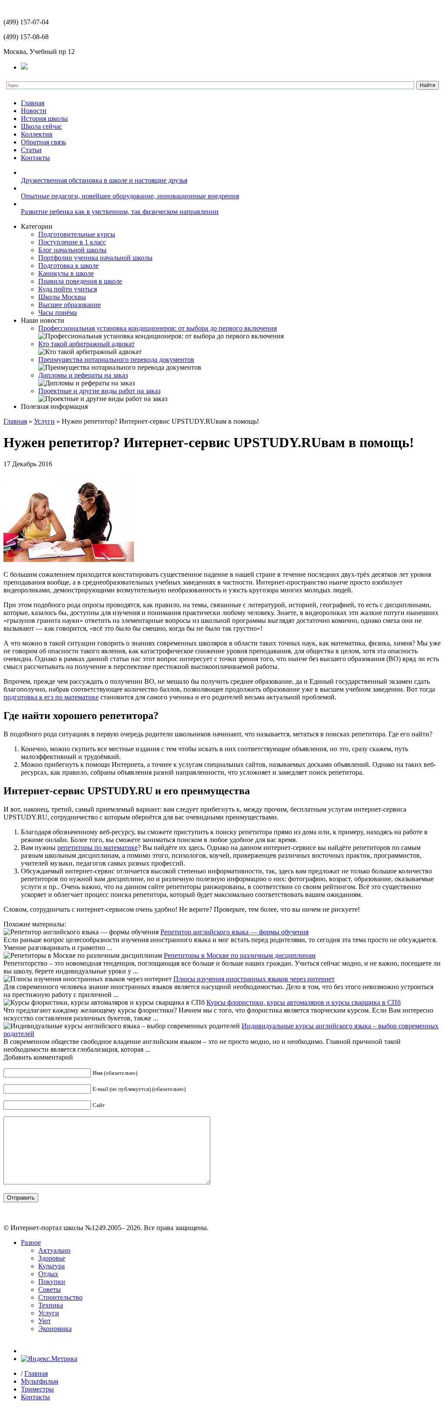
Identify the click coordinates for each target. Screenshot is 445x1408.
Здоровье (51, 1258)
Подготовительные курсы (76, 234)
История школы (44, 118)
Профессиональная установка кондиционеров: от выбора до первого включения (157, 328)
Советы (49, 1289)
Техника (50, 1305)
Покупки (51, 1281)
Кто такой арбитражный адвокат (86, 344)
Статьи (31, 150)
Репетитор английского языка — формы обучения (234, 932)
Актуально (54, 1250)
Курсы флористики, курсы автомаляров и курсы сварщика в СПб (303, 1002)
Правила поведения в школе (80, 281)
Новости (33, 110)
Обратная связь (43, 142)
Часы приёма (57, 312)
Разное (31, 1242)
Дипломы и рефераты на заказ (83, 375)
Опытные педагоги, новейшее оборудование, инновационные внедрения (130, 196)
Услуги (44, 421)
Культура (51, 1266)
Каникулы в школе (66, 273)
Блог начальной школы (72, 250)
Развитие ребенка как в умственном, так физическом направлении (120, 211)
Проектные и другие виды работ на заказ (99, 391)
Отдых (48, 1274)
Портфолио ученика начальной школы (95, 257)
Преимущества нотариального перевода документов (116, 359)
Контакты (35, 157)
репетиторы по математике (97, 847)
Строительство (60, 1297)
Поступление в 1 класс (72, 242)
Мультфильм (39, 1381)
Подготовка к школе (68, 265)
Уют (44, 1320)
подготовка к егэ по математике (51, 697)
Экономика (55, 1328)
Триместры (37, 1389)
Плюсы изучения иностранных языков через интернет (254, 979)
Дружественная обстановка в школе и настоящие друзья (104, 180)
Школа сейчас (41, 126)
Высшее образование (69, 304)
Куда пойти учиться (67, 289)
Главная (32, 103)
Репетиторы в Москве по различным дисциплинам (239, 955)
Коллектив (37, 134)
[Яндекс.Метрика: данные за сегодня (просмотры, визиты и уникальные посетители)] (49, 1359)
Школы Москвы (62, 297)
